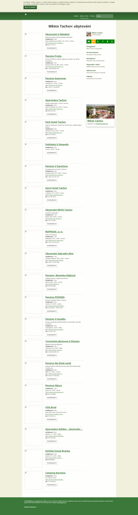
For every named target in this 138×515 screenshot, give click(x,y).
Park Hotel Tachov (55, 121)
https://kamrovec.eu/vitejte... (54, 85)
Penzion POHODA (55, 297)
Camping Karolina (55, 472)
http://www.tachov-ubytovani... (54, 240)
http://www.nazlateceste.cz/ (53, 374)
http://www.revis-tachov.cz (53, 218)
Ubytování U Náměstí (57, 34)
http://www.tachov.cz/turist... (54, 350)
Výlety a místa (84, 16)
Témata (92, 16)
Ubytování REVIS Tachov (58, 209)
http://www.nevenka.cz (52, 284)
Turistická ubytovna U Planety (62, 341)
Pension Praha (53, 56)
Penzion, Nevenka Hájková (60, 275)
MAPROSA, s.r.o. (54, 231)
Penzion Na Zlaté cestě (58, 363)
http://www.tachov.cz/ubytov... (54, 43)
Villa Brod (50, 407)
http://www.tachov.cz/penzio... (54, 175)
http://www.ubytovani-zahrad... (54, 260)
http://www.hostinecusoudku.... (54, 329)
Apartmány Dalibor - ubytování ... (64, 429)
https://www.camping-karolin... (54, 479)
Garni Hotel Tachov (56, 187)
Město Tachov (95, 120)
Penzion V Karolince (56, 166)
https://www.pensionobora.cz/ (54, 392)
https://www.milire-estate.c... (53, 458)
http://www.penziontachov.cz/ (54, 67)
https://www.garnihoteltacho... (54, 195)
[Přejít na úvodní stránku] (29, 16)
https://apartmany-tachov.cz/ (54, 109)
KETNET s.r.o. (31, 501)
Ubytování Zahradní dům (59, 253)
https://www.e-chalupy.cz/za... (54, 414)
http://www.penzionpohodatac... (55, 306)
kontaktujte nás (61, 502)
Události (76, 16)
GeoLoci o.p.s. (39, 501)
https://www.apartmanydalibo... (54, 436)
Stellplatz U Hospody (57, 144)
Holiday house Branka (57, 450)
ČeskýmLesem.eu (102, 124)
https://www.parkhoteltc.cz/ (53, 133)
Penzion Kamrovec (55, 78)
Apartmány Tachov (56, 100)
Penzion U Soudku (55, 318)
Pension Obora (53, 385)
